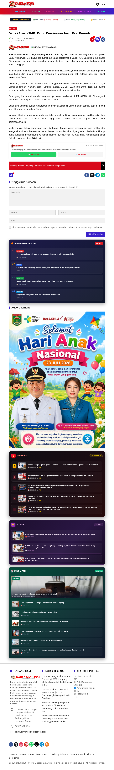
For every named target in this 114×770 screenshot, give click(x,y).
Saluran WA (33, 154)
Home (12, 754)
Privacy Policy (59, 754)
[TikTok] (36, 744)
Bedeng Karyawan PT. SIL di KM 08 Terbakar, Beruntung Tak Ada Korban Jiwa (56, 707)
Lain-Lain (13, 29)
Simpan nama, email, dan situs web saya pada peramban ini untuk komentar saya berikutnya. (58, 227)
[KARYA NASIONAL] (21, 4)
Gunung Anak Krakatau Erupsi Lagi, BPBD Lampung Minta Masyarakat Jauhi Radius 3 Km (57, 680)
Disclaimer (14, 757)
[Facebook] (86, 175)
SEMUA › (98, 524)
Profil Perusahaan (39, 754)
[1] (97, 39)
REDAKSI (18, 39)
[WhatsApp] (103, 175)
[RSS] (47, 744)
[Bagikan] (103, 39)
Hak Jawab (80, 154)
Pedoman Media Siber (81, 754)
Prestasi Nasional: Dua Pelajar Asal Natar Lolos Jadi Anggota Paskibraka (56, 718)
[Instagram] (21, 744)
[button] (97, 4)
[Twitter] (92, 175)
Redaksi (22, 754)
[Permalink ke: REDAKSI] (12, 39)
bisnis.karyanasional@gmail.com (30, 731)
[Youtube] (26, 744)
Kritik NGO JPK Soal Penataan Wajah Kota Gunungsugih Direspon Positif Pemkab (56, 694)
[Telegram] (97, 175)
